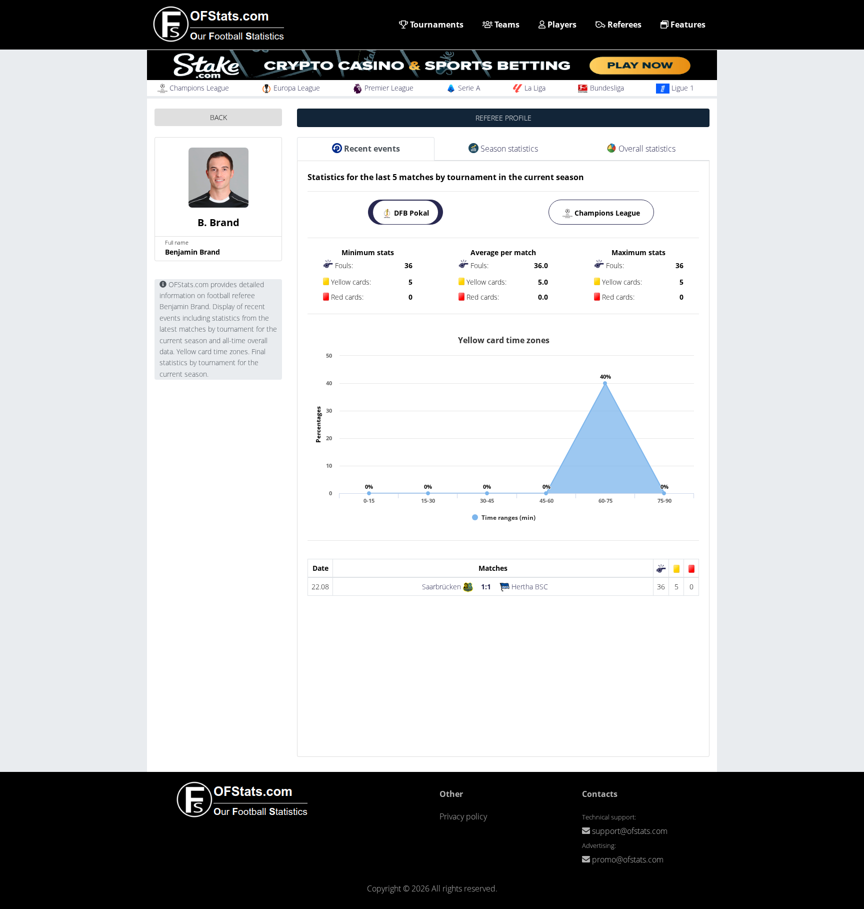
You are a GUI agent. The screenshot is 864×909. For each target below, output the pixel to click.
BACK (218, 117)
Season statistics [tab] (508, 148)
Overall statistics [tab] (646, 148)
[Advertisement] (503, 686)
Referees (624, 24)
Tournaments (436, 24)
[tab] (405, 212)
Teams (506, 24)
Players (561, 24)
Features (687, 24)
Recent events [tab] (371, 148)
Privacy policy (463, 816)
